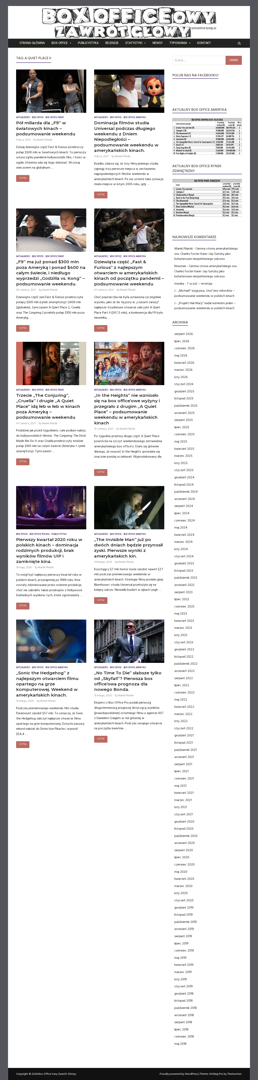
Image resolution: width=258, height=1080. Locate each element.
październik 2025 (186, 405)
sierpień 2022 (183, 678)
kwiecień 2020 (184, 879)
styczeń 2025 (184, 470)
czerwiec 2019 (184, 950)
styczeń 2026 (184, 384)
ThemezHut (234, 1074)
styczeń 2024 (184, 556)
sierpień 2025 (183, 420)
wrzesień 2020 (184, 843)
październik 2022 (186, 663)
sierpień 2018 (183, 1022)
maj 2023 (180, 613)
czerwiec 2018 (184, 1036)
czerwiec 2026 (184, 348)
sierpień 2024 (183, 506)
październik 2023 (185, 577)
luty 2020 (181, 893)
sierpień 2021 (183, 764)
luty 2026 (181, 377)
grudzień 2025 (184, 391)
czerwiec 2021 (184, 778)
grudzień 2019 (184, 907)
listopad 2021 (183, 742)
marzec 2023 (183, 628)
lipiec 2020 (181, 857)
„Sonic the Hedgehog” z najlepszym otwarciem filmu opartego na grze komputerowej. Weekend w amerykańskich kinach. (47, 683)
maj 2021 (180, 786)
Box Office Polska (40, 534)
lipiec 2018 (181, 1029)
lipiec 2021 (181, 771)
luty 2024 (181, 549)
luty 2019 (180, 979)
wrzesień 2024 (184, 499)
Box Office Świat (55, 118)
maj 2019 (180, 958)
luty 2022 (181, 721)
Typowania (178, 43)
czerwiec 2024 (184, 520)
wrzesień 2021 (184, 757)
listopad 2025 (184, 398)
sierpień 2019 (183, 936)
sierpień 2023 (183, 592)
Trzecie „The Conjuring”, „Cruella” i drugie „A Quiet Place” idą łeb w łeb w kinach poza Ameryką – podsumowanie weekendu (48, 406)
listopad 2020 (184, 828)
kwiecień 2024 (184, 535)
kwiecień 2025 (184, 449)
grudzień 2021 (184, 735)
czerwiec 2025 (184, 434)
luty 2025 (181, 463)
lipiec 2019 (181, 943)
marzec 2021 (183, 800)
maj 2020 (180, 872)
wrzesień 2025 (184, 413)
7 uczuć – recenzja (199, 283)
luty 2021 (180, 807)
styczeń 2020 (184, 900)
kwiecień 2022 (184, 707)
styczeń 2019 (183, 986)
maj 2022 (180, 699)
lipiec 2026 (181, 341)
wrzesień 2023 (184, 585)
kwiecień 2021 (184, 793)
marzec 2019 (183, 972)
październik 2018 (185, 1008)
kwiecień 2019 (184, 965)
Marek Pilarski (44, 140)
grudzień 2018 (184, 993)
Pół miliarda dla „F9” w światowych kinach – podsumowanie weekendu (45, 128)
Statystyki (133, 43)
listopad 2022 (184, 656)
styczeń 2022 (184, 728)
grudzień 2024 (184, 477)
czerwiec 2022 (184, 692)
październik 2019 (185, 922)
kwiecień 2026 (184, 363)
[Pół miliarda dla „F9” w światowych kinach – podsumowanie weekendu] (51, 92)
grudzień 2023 (184, 563)
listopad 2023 (183, 570)
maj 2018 (180, 1044)
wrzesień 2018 (184, 1015)
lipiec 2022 (181, 685)
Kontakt (204, 43)
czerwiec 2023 (184, 606)
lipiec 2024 (181, 513)
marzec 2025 (183, 456)
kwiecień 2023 (184, 621)
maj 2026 (180, 355)
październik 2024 (186, 491)
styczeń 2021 (183, 814)
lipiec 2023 (181, 599)
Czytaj (22, 178)
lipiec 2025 (181, 427)
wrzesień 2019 (184, 929)
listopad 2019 (183, 914)
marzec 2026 (183, 370)
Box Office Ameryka (135, 118)
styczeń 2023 (183, 642)
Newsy (158, 43)
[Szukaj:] (207, 60)
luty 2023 (180, 635)
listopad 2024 (184, 484)
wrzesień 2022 (184, 671)
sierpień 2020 (183, 850)
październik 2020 (186, 836)
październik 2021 (185, 750)
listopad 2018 (183, 1000)
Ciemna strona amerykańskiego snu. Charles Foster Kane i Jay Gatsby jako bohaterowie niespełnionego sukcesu (206, 253)
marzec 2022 (183, 714)
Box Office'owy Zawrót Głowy (57, 1074)
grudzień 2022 (184, 649)
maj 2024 (180, 527)
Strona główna (32, 43)
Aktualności (23, 118)
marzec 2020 (183, 886)
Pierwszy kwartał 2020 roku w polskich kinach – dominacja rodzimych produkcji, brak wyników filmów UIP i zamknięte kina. (49, 550)
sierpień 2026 (183, 334)
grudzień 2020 (184, 821)
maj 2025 (180, 441)
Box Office (60, 43)
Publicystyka (88, 43)
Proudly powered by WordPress (179, 1074)
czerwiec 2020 (184, 864)
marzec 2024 (183, 542)
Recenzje (112, 43)
